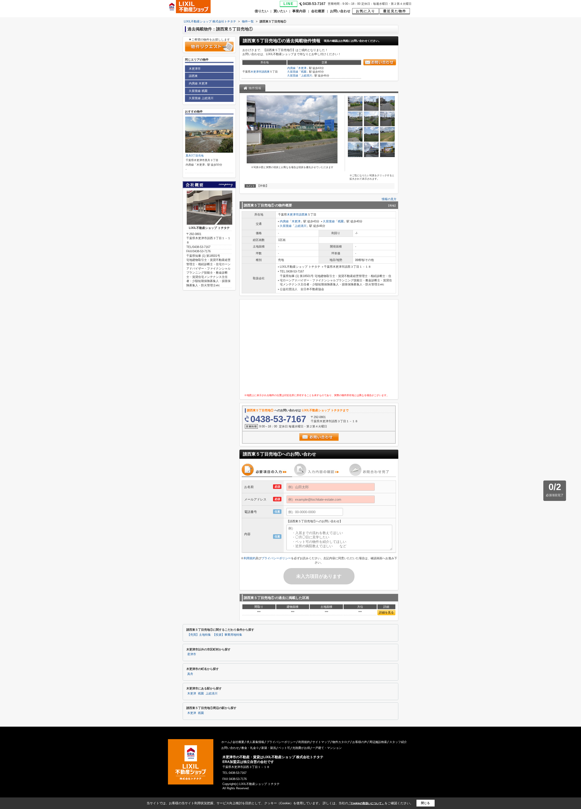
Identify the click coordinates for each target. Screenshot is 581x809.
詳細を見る (386, 612)
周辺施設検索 (378, 742)
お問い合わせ (340, 11)
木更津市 (256, 71)
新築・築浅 (268, 748)
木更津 (302, 68)
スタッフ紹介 (398, 742)
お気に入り (365, 11)
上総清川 (306, 75)
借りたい (261, 11)
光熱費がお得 (301, 748)
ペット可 (284, 748)
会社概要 (318, 11)
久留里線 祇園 (198, 91)
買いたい (280, 11)
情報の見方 (389, 199)
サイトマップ (321, 742)
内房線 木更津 (198, 83)
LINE (288, 4)
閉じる (425, 803)
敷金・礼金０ (250, 748)
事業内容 (299, 11)
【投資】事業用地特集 (227, 634)
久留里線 (292, 71)
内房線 (291, 68)
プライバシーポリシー (276, 558)
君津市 (191, 654)
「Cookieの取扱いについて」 (366, 803)
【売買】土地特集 (199, 634)
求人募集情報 (255, 742)
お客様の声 (359, 742)
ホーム (225, 742)
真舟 (190, 674)
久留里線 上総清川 (201, 98)
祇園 (303, 71)
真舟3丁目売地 (195, 155)
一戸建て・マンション (327, 748)
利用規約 (250, 558)
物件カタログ (341, 742)
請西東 (265, 71)
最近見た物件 (394, 11)
